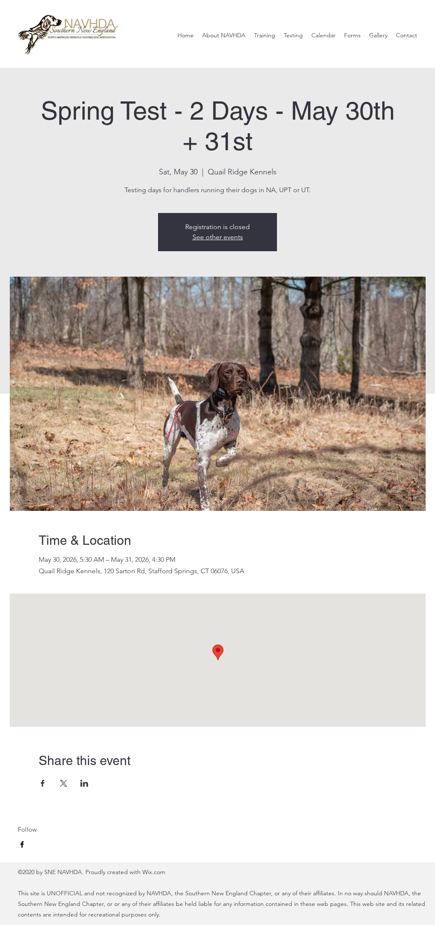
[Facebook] (22, 844)
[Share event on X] (63, 783)
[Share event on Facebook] (43, 783)
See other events (217, 237)
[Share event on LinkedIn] (84, 783)
